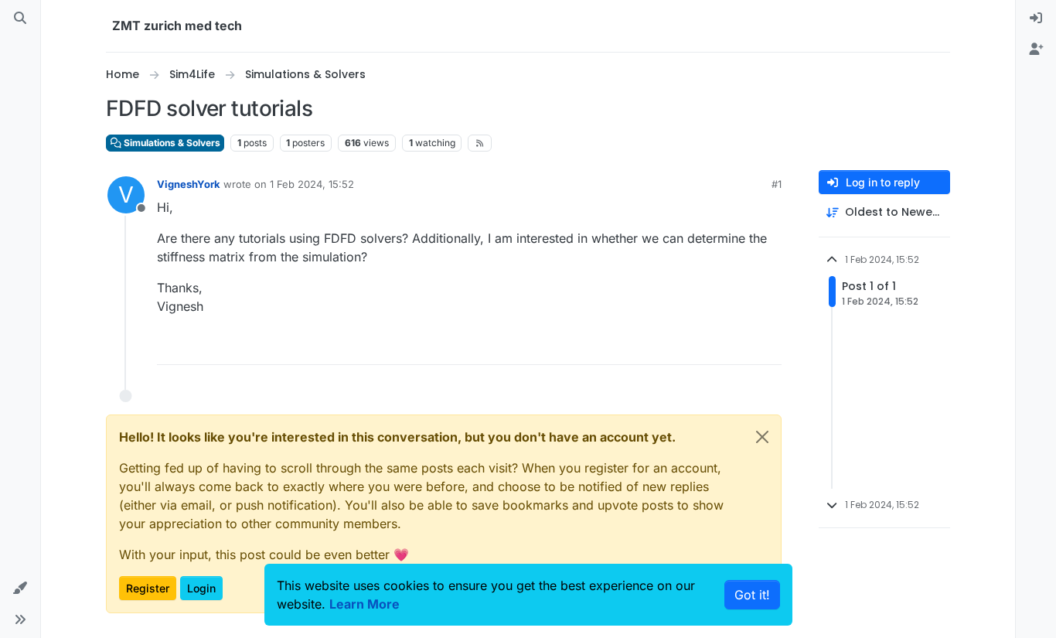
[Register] (1036, 49)
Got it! (752, 594)
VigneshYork (188, 184)
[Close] (762, 437)
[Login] (1036, 18)
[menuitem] (1036, 18)
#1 (777, 184)
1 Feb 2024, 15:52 (312, 184)
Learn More (364, 604)
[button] (20, 588)
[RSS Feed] (480, 143)
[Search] (20, 18)
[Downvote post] (737, 346)
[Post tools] (768, 346)
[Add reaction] (652, 346)
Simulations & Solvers (170, 142)
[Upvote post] (683, 346)
